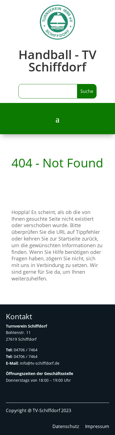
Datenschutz (65, 426)
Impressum (97, 426)
